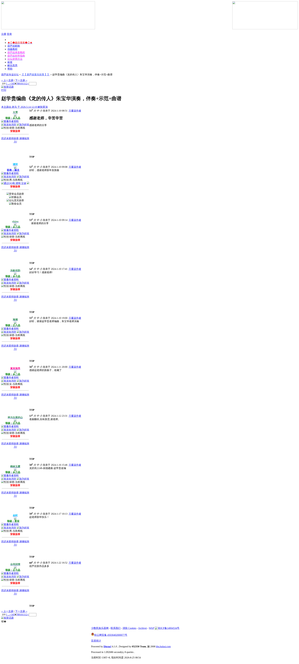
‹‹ (10, 83)
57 (31, 416)
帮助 (9, 68)
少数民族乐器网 (100, 628)
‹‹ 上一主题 (7, 80)
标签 (9, 62)
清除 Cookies (129, 628)
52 (31, 167)
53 (31, 220)
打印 (3, 90)
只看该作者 (75, 110)
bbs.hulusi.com (163, 646)
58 (31, 465)
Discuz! (107, 646)
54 (31, 269)
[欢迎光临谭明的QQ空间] (28, 183)
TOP (31, 156)
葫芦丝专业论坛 (10, 74)
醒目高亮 (12, 65)
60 (31, 563)
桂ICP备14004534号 (168, 628)
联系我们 (116, 628)
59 (31, 513)
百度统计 (96, 640)
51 (31, 110)
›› (28, 83)
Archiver (142, 628)
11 (23, 83)
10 (21, 83)
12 (26, 83)
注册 (3, 34)
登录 (9, 34)
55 (31, 318)
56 (31, 367)
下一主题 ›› (21, 80)
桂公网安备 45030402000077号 (110, 635)
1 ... (8, 83)
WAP (151, 628)
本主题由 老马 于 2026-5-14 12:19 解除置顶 (24, 107)
